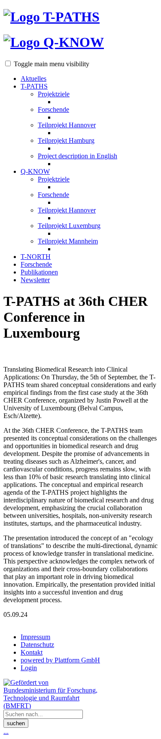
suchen (16, 723)
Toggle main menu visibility (51, 64)
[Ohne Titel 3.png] (80, 354)
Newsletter (35, 279)
